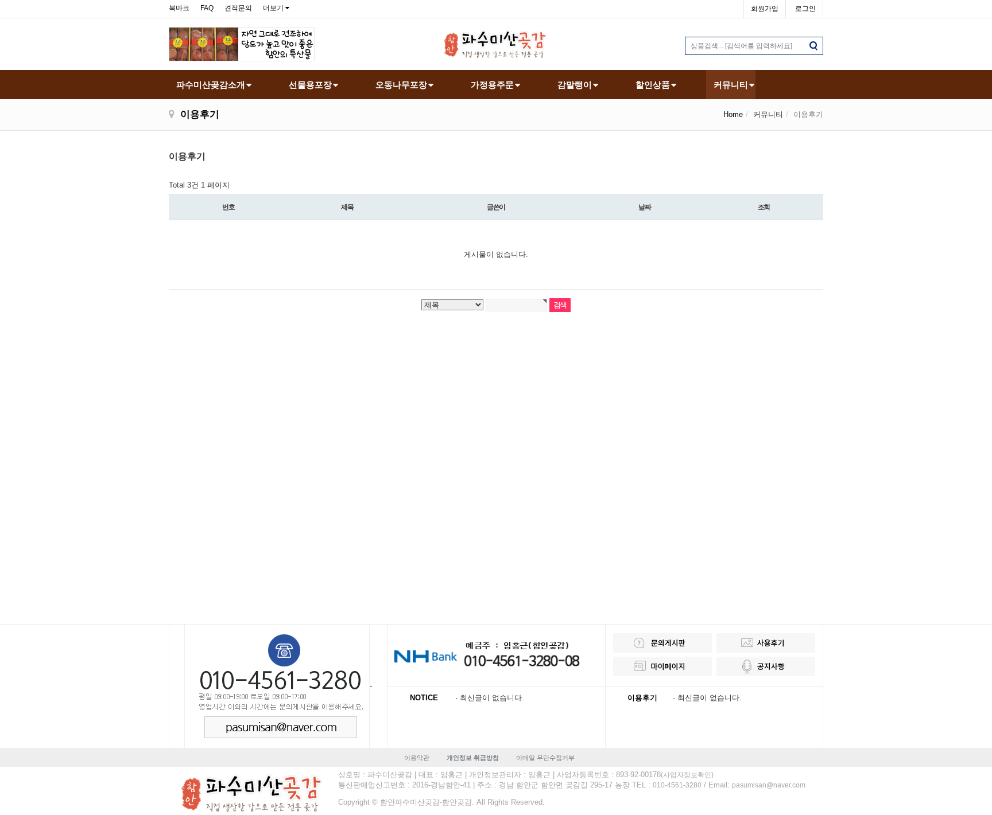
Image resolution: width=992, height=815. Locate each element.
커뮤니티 (731, 84)
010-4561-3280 (677, 785)
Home (733, 114)
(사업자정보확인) (687, 775)
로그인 (805, 9)
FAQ (207, 8)
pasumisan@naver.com (768, 785)
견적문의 (238, 8)
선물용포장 (310, 84)
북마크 (179, 8)
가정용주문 (492, 84)
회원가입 (764, 9)
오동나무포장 (401, 84)
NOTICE (424, 697)
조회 (764, 207)
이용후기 (642, 697)
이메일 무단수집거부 (545, 757)
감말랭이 (574, 84)
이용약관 (416, 757)
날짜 (644, 207)
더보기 (273, 8)
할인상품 (653, 84)
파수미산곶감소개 (210, 84)
